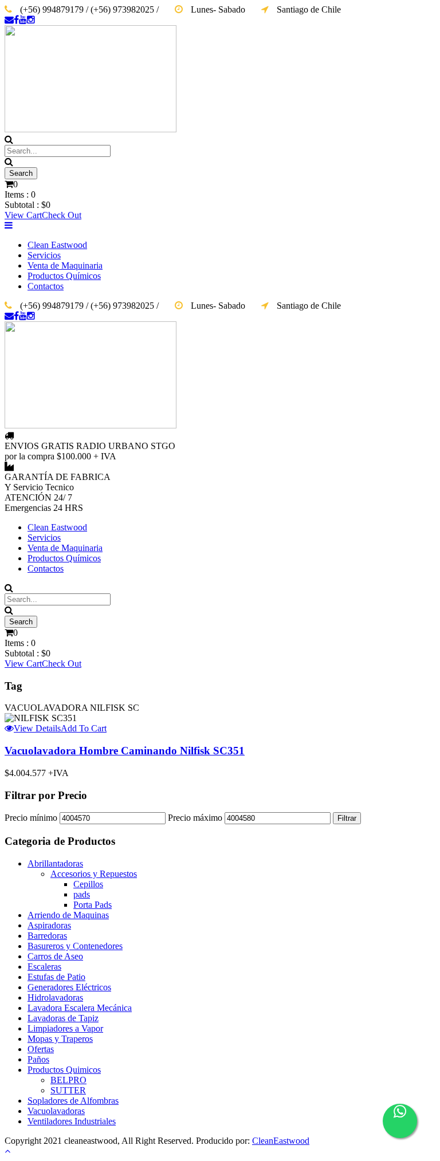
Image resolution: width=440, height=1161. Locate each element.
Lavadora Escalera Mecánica (80, 1008)
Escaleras (44, 966)
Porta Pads (92, 905)
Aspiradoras (49, 925)
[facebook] (16, 20)
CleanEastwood (280, 1141)
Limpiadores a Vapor (65, 1028)
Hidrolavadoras (55, 997)
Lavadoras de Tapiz (63, 1018)
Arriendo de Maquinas (68, 915)
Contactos (46, 286)
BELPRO (68, 1080)
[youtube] (23, 20)
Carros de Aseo (55, 956)
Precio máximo (195, 817)
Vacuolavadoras (56, 1111)
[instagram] (31, 20)
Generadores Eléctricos (69, 987)
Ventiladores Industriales (72, 1121)
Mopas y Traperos (60, 1039)
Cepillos (88, 884)
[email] (9, 20)
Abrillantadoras (55, 863)
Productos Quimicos (64, 1070)
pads (81, 894)
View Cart (23, 215)
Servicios (44, 255)
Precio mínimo (31, 817)
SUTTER (68, 1090)
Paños (38, 1059)
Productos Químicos (64, 276)
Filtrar (346, 818)
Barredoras (47, 935)
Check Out (61, 215)
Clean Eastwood (57, 245)
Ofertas (41, 1049)
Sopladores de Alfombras (73, 1100)
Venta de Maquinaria (65, 265)
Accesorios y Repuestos (93, 874)
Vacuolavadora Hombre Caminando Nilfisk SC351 (125, 751)
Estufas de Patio (56, 977)
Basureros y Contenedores (75, 946)
